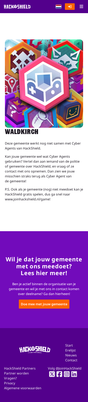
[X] (51, 374)
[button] (58, 6)
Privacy (9, 383)
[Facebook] (58, 374)
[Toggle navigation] (81, 6)
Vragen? (10, 378)
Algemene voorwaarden (22, 388)
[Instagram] (65, 374)
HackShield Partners (20, 368)
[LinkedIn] (73, 374)
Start (69, 345)
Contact (71, 360)
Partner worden (16, 373)
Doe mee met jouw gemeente (44, 304)
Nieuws (71, 355)
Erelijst (70, 350)
